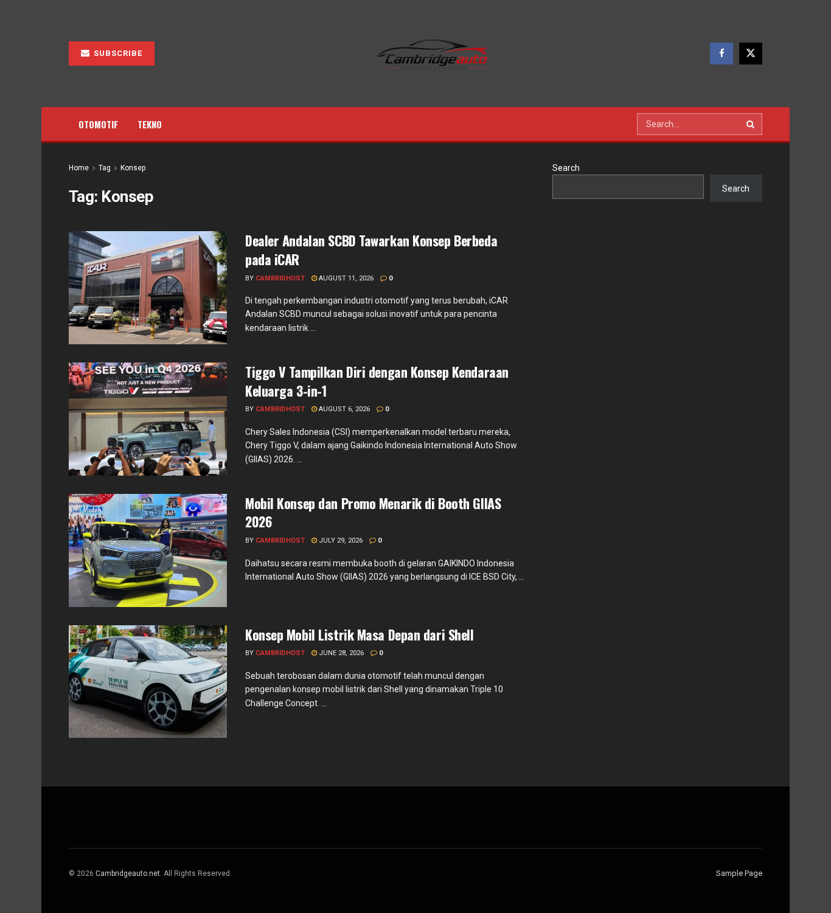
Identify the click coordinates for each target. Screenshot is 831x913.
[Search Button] (751, 124)
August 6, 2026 (343, 409)
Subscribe (116, 53)
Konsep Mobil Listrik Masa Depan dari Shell (359, 634)
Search (566, 168)
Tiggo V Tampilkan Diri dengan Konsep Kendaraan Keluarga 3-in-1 (377, 381)
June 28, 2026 (340, 653)
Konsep (132, 168)
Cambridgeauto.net (128, 873)
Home (79, 168)
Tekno (149, 124)
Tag (105, 168)
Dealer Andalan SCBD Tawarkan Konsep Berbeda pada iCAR (371, 250)
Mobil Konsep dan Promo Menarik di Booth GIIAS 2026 (373, 512)
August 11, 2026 (345, 278)
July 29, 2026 (340, 540)
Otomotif (98, 124)
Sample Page (739, 873)
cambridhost (280, 278)
